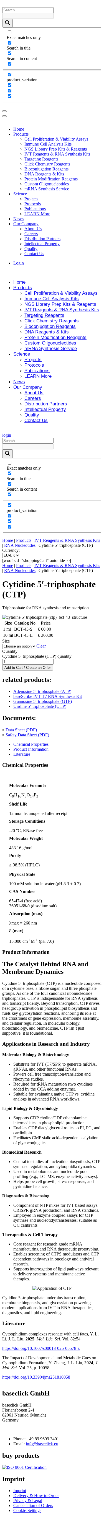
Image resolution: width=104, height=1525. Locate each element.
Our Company (26, 223)
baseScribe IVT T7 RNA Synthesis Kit (47, 696)
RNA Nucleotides (19, 545)
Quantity (9, 651)
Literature (21, 754)
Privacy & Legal (27, 1500)
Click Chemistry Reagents (47, 164)
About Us (33, 228)
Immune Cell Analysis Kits (48, 144)
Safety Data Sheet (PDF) (27, 734)
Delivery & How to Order (36, 1495)
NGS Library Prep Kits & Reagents (55, 149)
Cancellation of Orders (33, 1505)
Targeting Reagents (41, 159)
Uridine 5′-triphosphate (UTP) (39, 706)
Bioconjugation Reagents (46, 169)
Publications (35, 208)
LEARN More (37, 213)
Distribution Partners (42, 238)
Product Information (31, 749)
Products (21, 134)
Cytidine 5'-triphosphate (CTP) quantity (37, 656)
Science (20, 193)
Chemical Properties (31, 744)
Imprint (19, 1490)
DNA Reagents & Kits (44, 174)
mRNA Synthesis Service (46, 189)
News (18, 218)
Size (6, 641)
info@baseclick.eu (42, 1443)
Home (18, 129)
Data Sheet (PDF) (21, 729)
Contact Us (34, 253)
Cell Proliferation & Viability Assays (56, 139)
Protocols (32, 203)
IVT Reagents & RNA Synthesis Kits (57, 154)
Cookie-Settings (27, 1510)
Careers (31, 233)
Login (18, 263)
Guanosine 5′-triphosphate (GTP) (42, 701)
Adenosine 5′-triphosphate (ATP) (42, 691)
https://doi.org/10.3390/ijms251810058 (36, 1377)
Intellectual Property (42, 243)
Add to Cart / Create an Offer (27, 668)
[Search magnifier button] (7, 23)
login (6, 435)
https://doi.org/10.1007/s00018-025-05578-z (41, 1348)
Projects (31, 198)
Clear (41, 646)
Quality (30, 248)
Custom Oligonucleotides (46, 184)
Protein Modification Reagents (51, 179)
